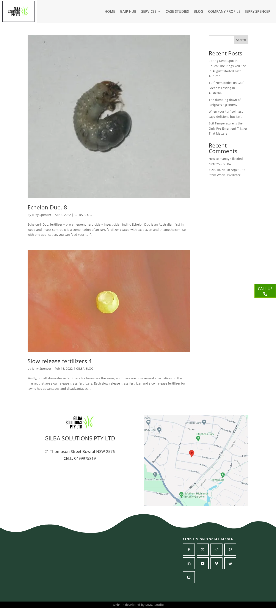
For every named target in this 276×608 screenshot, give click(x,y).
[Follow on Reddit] (230, 563)
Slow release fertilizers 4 (60, 361)
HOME (110, 12)
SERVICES (149, 12)
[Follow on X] (203, 550)
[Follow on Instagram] (216, 550)
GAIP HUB (128, 12)
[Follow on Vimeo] (216, 563)
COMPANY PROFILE (224, 12)
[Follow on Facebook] (189, 550)
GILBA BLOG (83, 215)
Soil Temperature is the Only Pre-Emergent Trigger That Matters (228, 128)
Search (241, 40)
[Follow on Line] (189, 577)
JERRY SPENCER (257, 12)
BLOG (198, 12)
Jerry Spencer (41, 215)
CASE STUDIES (177, 12)
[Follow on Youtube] (203, 563)
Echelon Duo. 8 (47, 207)
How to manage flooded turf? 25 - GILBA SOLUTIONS (226, 164)
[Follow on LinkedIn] (189, 563)
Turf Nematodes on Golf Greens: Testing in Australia (226, 88)
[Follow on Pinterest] (230, 550)
